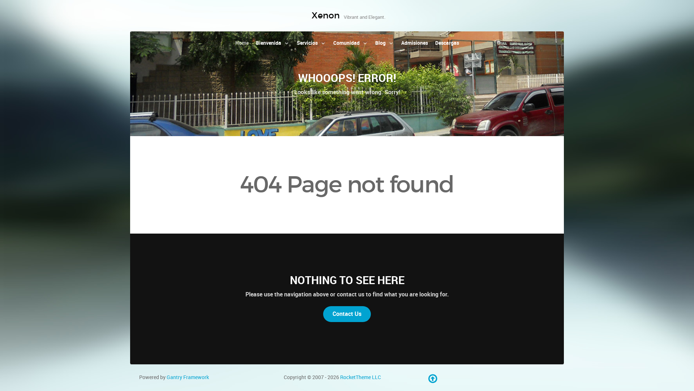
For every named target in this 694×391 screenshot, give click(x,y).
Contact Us (347, 313)
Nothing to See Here (347, 280)
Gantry (188, 377)
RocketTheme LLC (360, 377)
